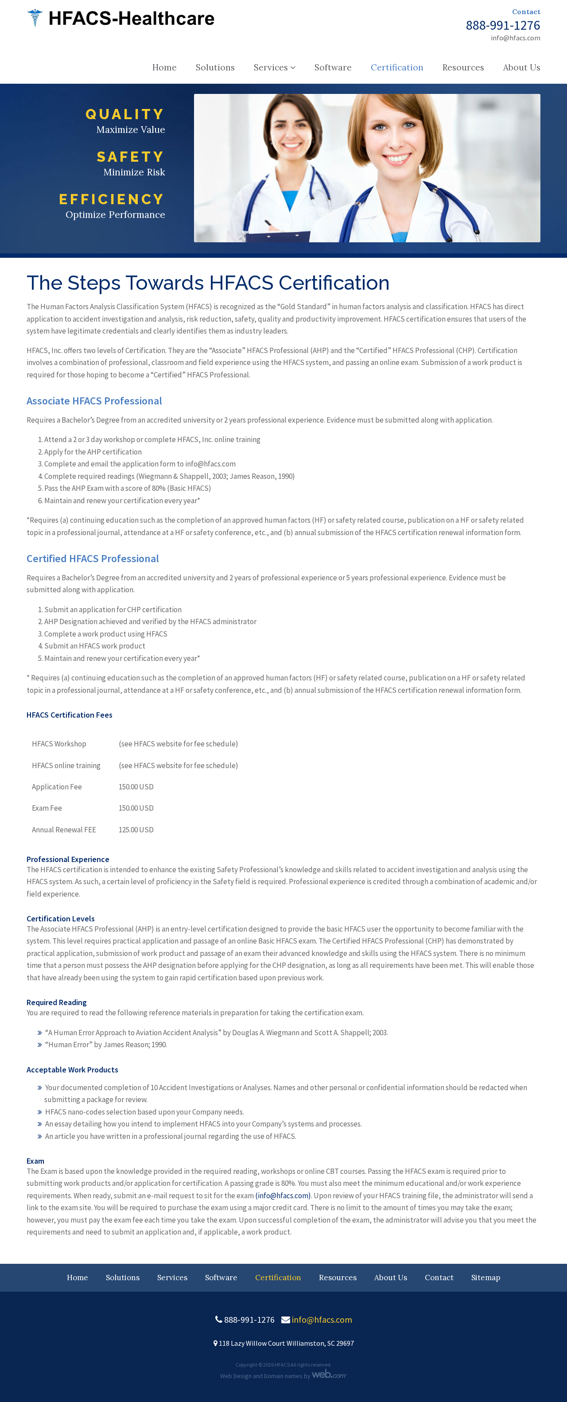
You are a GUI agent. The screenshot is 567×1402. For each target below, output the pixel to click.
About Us (521, 67)
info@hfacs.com (515, 37)
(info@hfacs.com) (283, 1195)
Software (333, 67)
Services (271, 67)
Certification (397, 67)
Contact (526, 11)
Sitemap (485, 1277)
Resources (463, 67)
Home (164, 67)
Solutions (215, 67)
